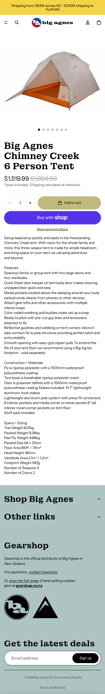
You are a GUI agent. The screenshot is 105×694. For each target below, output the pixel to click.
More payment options (52, 229)
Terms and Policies (53, 687)
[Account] (87, 22)
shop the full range (23, 580)
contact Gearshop (43, 572)
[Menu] (6, 22)
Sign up (85, 658)
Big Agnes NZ (43, 677)
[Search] (16, 22)
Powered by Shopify (68, 677)
